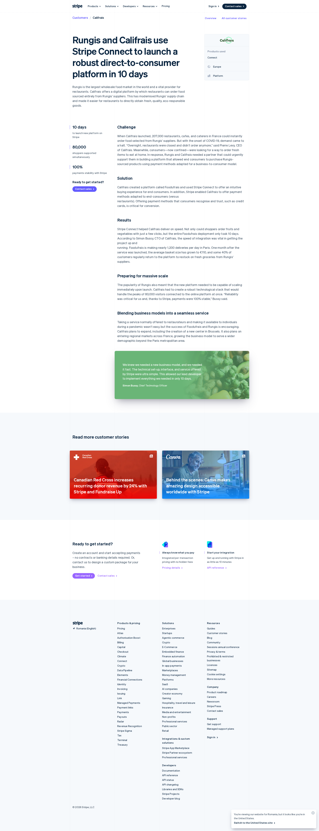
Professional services (174, 721)
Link (119, 698)
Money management (174, 675)
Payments (123, 712)
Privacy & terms (216, 651)
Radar (120, 721)
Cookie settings (216, 674)
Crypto (121, 665)
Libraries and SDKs (173, 789)
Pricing (166, 5)
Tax (119, 735)
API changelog (170, 784)
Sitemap (212, 669)
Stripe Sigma (124, 730)
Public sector (169, 726)
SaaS (165, 684)
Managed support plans (220, 728)
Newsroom (213, 701)
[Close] (312, 814)
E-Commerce (169, 647)
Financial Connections (129, 679)
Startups (167, 633)
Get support (214, 724)
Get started (82, 575)
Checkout (123, 651)
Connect (122, 661)
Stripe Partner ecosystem (177, 752)
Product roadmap (217, 692)
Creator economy (172, 693)
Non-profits (169, 716)
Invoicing (122, 689)
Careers (211, 696)
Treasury (122, 744)
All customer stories (234, 18)
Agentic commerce (173, 637)
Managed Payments (128, 702)
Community (213, 642)
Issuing (121, 693)
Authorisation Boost (128, 637)
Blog (209, 637)
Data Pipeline (124, 670)
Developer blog (171, 798)
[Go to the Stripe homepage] (76, 623)
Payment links (125, 707)
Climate (121, 656)
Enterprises (168, 628)
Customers (80, 17)
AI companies (170, 689)
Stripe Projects (170, 793)
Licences (212, 665)
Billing (120, 642)
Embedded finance (173, 651)
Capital (121, 647)
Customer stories (217, 633)
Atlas (120, 633)
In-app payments (172, 665)
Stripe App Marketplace (175, 748)
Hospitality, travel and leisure (178, 702)
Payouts (122, 716)
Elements (122, 675)
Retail (165, 730)
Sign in (213, 6)
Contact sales (233, 6)
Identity (121, 684)
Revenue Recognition (129, 726)
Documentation (171, 770)
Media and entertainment (176, 712)
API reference (215, 567)
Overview (210, 18)
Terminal (122, 740)
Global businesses (172, 661)
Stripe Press (214, 706)
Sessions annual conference (223, 647)
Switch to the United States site (253, 822)
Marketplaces (170, 670)
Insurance (167, 707)
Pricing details (171, 567)
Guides (211, 628)
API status (168, 780)
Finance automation (173, 656)
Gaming (166, 698)
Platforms (168, 679)
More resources (216, 679)
